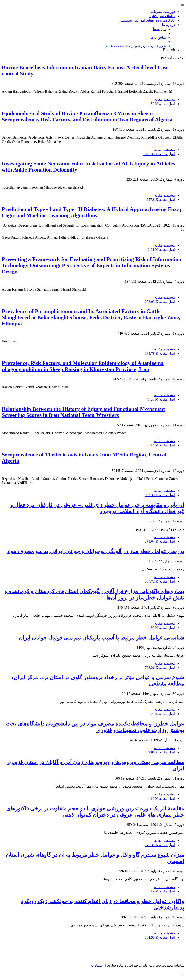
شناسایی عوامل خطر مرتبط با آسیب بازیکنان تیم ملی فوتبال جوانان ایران (101, 638)
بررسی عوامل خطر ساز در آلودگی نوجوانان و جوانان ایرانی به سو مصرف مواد (95, 551)
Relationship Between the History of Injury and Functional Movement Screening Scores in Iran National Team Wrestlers (83, 412)
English (169, 50)
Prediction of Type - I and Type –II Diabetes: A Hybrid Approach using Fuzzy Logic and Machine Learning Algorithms (92, 212)
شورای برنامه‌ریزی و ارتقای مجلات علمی (135, 46)
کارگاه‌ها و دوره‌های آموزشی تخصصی (147, 20)
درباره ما (168, 25)
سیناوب (97, 965)
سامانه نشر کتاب (162, 16)
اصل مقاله (161, 104)
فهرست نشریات (163, 12)
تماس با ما (158, 37)
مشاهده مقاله (164, 99)
